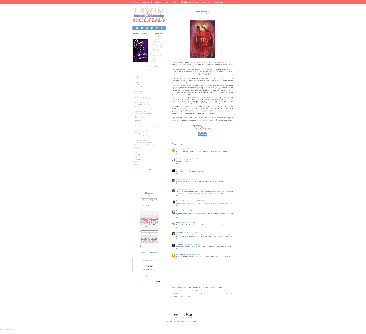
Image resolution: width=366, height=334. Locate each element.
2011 (135, 82)
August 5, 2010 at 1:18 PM (186, 169)
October (137, 91)
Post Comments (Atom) (185, 296)
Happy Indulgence (158, 62)
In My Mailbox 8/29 (140, 102)
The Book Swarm (158, 50)
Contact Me (157, 2)
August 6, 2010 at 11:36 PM (188, 222)
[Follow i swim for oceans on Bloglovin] (149, 201)
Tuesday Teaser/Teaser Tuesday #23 (143, 98)
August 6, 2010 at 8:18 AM (186, 211)
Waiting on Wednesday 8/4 (141, 140)
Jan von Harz (179, 232)
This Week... (138, 133)
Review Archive (201, 2)
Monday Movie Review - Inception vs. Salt (145, 144)
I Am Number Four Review (141, 118)
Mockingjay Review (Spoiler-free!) (143, 109)
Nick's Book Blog (158, 46)
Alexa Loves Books (158, 44)
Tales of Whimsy (180, 159)
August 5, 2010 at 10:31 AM (189, 149)
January (138, 161)
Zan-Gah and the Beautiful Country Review (145, 124)
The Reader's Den (158, 52)
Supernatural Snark (158, 58)
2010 (135, 84)
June (137, 150)
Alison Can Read (158, 56)
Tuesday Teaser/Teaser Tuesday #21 (143, 135)
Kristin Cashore (220, 78)
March (137, 157)
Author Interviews (218, 2)
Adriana (178, 179)
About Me (146, 2)
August (137, 96)
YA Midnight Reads (158, 60)
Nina (177, 211)
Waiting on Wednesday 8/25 (142, 111)
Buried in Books (158, 48)
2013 (135, 77)
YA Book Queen (180, 244)
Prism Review (138, 120)
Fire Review (138, 138)
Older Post (230, 293)
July (137, 147)
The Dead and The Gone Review (142, 104)
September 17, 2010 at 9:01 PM (194, 254)
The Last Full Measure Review (142, 100)
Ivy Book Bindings (158, 42)
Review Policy (171, 2)
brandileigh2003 (180, 254)
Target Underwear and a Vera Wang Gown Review (147, 127)
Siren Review (138, 129)
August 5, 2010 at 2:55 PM (186, 189)
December (138, 86)
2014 (135, 75)
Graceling (210, 78)
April (137, 154)
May (137, 152)
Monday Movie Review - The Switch (144, 115)
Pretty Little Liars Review (141, 131)
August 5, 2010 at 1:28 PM (188, 179)
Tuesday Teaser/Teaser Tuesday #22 (143, 113)
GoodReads (205, 74)
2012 (135, 80)
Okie (177, 189)
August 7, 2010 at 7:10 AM (191, 232)
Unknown (178, 149)
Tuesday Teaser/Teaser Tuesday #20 (143, 142)
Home (135, 2)
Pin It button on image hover (7, 329)
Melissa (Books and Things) (183, 201)
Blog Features (186, 2)
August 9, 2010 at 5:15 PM (192, 244)
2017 (135, 73)
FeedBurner (152, 269)
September (138, 93)
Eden (177, 169)
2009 (135, 164)
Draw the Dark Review (140, 106)
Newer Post (175, 293)
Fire (173, 78)
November (138, 89)
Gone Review (138, 122)
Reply (177, 153)
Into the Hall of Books (158, 54)
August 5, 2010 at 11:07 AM (193, 159)
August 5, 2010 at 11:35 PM (199, 201)
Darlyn (178, 222)
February (138, 159)
